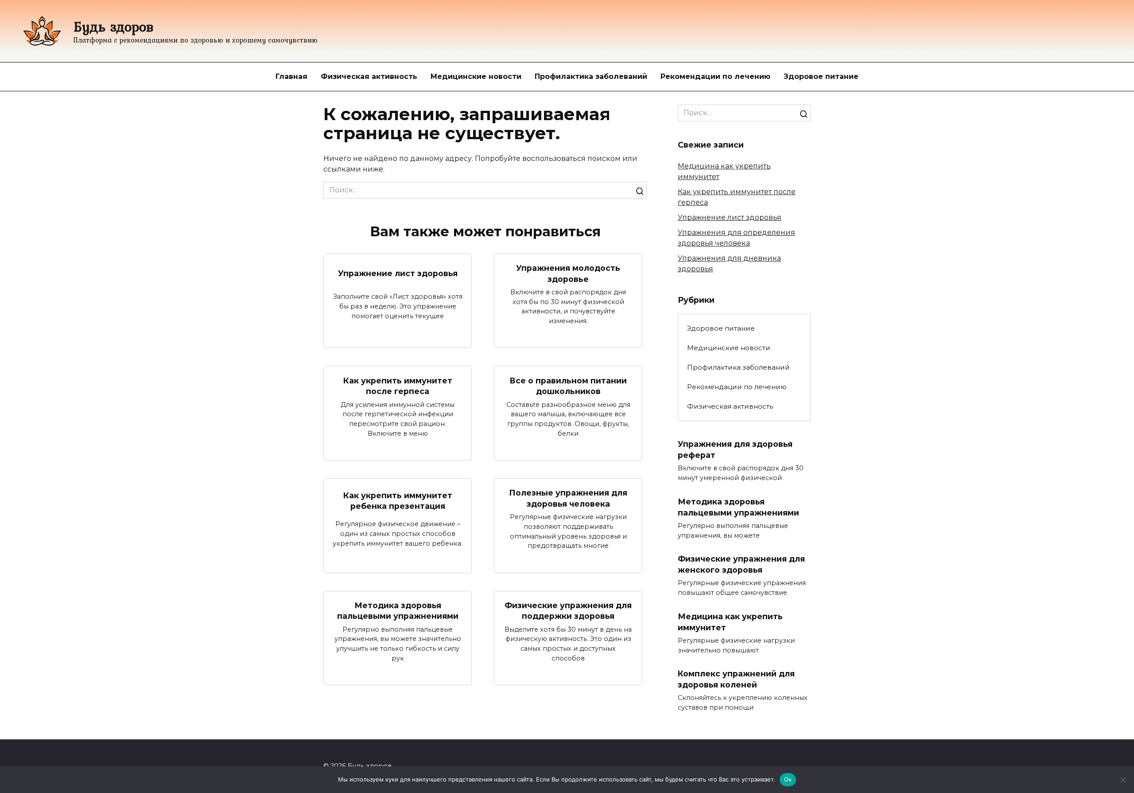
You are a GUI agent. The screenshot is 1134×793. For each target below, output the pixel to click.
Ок (788, 779)
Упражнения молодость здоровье (568, 273)
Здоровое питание (821, 76)
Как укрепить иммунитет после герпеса (397, 385)
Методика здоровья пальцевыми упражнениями (397, 611)
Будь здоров (114, 26)
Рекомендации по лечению (715, 76)
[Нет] (1122, 779)
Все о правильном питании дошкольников (568, 385)
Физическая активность (369, 76)
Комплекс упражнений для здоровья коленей (736, 679)
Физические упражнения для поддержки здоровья (568, 611)
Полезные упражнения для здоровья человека (568, 498)
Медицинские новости (476, 76)
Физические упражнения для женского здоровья (741, 564)
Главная (291, 76)
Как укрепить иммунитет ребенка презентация (397, 500)
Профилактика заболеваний (591, 76)
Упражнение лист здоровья (398, 273)
